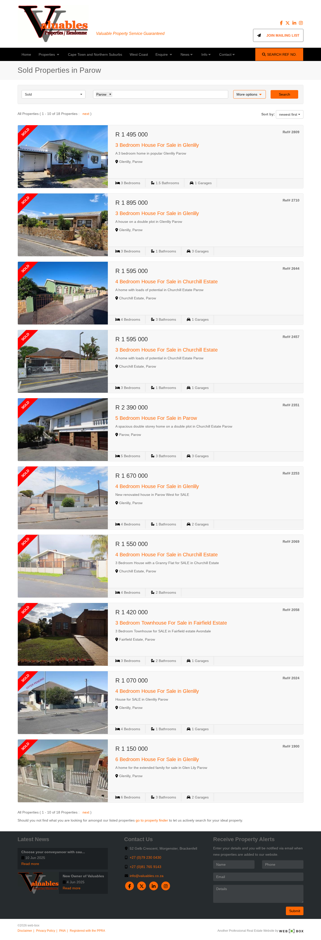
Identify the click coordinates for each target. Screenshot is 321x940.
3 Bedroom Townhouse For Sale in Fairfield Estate (171, 623)
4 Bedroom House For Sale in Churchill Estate (166, 281)
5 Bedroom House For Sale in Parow (156, 418)
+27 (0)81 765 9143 (145, 867)
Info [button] (204, 54)
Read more (30, 864)
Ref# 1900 (291, 746)
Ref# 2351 (291, 405)
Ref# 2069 (291, 542)
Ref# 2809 (291, 132)
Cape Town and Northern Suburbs (95, 54)
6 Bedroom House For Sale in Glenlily (157, 759)
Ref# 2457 (291, 337)
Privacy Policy (45, 930)
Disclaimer (25, 930)
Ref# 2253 (291, 473)
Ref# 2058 (291, 610)
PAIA (62, 930)
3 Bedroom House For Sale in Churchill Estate (166, 350)
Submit (294, 911)
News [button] (185, 54)
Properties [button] (47, 54)
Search (284, 94)
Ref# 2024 (291, 678)
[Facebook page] (282, 23)
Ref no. (282, 54)
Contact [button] (225, 54)
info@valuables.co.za (147, 876)
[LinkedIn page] (294, 23)
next (86, 114)
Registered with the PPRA (87, 930)
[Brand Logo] (53, 24)
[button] (249, 94)
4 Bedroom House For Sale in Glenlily (157, 486)
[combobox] (54, 94)
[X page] (288, 23)
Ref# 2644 (291, 268)
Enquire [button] (162, 54)
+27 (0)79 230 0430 (145, 857)
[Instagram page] (300, 23)
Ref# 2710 (291, 200)
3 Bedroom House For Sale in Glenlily (157, 145)
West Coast (139, 54)
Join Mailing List (280, 35)
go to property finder (152, 820)
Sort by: (268, 114)
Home (26, 54)
